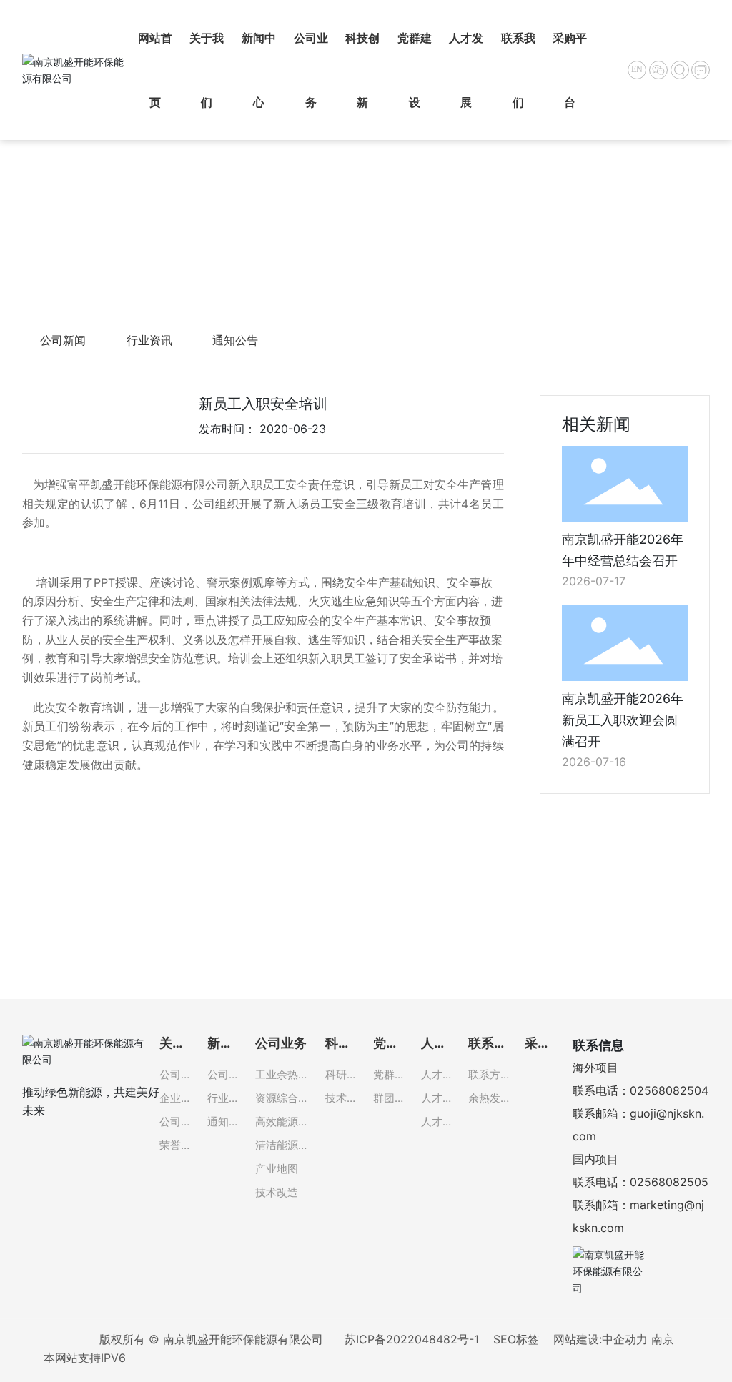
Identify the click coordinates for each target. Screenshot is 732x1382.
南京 (662, 1339)
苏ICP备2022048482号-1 (412, 1339)
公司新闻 (63, 340)
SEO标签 (516, 1339)
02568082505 (669, 1182)
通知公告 (235, 340)
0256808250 (665, 1090)
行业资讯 (149, 340)
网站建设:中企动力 (600, 1339)
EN (637, 69)
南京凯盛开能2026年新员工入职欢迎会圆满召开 (622, 720)
